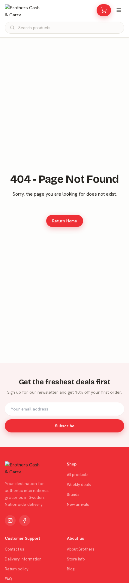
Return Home (64, 221)
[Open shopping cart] (104, 10)
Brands (73, 494)
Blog (70, 569)
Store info (76, 559)
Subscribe (64, 426)
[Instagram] (10, 520)
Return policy (16, 569)
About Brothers (80, 549)
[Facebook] (24, 520)
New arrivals (78, 504)
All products (77, 474)
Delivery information (23, 559)
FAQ (8, 578)
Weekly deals (79, 484)
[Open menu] (118, 10)
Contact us (14, 549)
